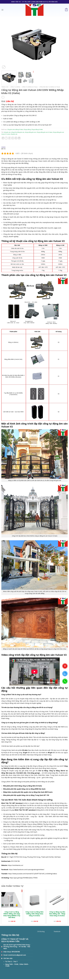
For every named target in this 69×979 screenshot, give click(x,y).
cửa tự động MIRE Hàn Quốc (36, 789)
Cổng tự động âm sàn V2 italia (44, 132)
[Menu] (2, 10)
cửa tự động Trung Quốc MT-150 (37, 795)
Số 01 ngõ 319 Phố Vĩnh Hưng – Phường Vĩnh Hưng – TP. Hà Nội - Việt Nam (17, 946)
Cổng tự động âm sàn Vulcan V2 (12, 159)
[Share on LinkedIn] (19, 138)
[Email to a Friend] (12, 138)
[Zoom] (3, 67)
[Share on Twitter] (9, 138)
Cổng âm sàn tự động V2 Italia (49, 87)
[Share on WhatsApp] (3, 138)
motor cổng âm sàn (12, 134)
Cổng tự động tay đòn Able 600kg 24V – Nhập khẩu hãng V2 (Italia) (57, 914)
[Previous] (5, 44)
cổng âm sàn (7, 132)
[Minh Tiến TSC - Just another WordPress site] (34, 10)
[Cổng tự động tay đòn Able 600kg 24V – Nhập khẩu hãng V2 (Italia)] (57, 899)
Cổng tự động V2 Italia (29, 87)
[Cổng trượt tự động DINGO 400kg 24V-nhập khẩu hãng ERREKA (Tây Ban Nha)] (11, 899)
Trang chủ (4, 87)
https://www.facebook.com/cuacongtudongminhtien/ (26, 870)
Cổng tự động (15, 87)
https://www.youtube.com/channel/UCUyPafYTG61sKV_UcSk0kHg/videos (32, 874)
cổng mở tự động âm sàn (17, 132)
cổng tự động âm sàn (30, 132)
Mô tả (3, 149)
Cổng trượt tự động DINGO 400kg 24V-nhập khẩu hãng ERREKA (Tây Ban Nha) (11, 914)
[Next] (64, 44)
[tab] (3, 149)
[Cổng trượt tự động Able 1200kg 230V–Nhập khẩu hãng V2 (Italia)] (34, 899)
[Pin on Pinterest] (15, 138)
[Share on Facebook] (6, 138)
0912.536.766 (15, 861)
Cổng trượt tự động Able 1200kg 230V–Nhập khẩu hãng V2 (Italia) (34, 914)
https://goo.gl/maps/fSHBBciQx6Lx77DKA (23, 878)
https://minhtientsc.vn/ (15, 865)
